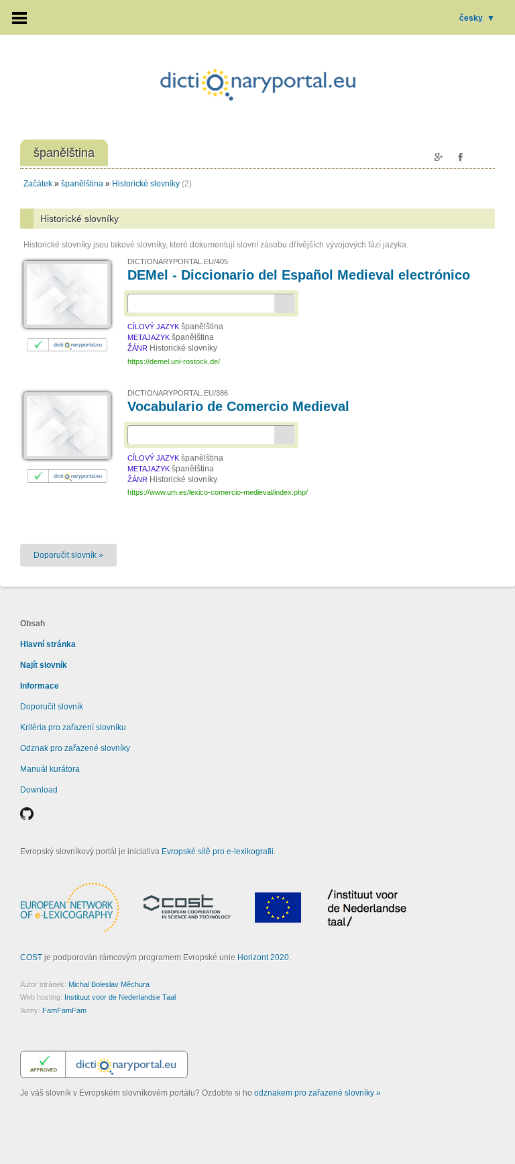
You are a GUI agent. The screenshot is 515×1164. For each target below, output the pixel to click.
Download (39, 790)
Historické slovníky (146, 183)
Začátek (37, 183)
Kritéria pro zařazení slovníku (73, 727)
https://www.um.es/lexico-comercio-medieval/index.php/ (217, 492)
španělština (82, 183)
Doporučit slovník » (68, 555)
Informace (39, 686)
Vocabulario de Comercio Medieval (238, 406)
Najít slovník (43, 665)
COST (31, 957)
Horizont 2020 (263, 957)
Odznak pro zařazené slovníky (75, 748)
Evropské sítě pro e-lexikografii (218, 851)
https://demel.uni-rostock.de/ (173, 361)
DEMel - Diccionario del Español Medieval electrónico (298, 275)
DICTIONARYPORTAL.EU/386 (177, 393)
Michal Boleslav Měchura (109, 984)
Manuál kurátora (50, 769)
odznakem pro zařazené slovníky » (317, 1093)
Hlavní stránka (48, 644)
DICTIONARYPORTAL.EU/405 (177, 261)
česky (477, 18)
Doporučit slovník (51, 706)
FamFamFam (64, 1010)
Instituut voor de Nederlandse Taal (120, 997)
